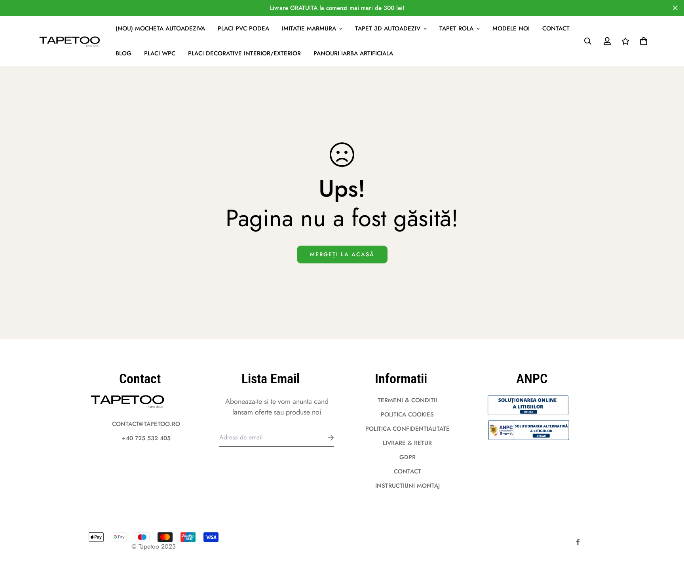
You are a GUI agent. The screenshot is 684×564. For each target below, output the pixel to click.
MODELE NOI (511, 28)
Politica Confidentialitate (407, 428)
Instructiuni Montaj (407, 485)
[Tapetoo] (70, 41)
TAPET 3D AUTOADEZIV (387, 28)
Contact (556, 28)
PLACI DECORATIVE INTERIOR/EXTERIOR (244, 53)
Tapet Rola (456, 28)
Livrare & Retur (407, 443)
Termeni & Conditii (407, 400)
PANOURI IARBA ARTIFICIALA (353, 53)
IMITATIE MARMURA (309, 28)
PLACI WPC (159, 53)
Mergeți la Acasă (342, 254)
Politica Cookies (407, 414)
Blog (123, 53)
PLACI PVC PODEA (243, 28)
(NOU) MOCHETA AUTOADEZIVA (160, 28)
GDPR (407, 457)
